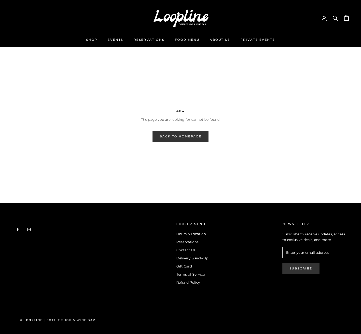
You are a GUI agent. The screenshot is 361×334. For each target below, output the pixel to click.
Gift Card (184, 266)
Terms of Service (190, 274)
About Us (220, 39)
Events (115, 39)
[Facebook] (17, 229)
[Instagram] (29, 229)
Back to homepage (180, 136)
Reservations (149, 39)
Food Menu (187, 39)
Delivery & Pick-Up (192, 258)
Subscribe (301, 268)
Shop (91, 39)
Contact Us (185, 250)
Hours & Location (191, 234)
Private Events (257, 39)
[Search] (335, 17)
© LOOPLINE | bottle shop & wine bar (57, 320)
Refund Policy (188, 282)
